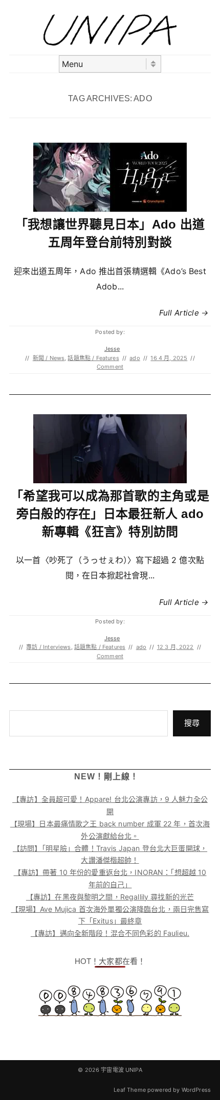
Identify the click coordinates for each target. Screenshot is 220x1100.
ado (134, 358)
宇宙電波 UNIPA (121, 1069)
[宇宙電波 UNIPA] (110, 43)
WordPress (196, 1089)
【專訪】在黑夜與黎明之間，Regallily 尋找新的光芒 (110, 896)
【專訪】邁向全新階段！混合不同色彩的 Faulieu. (110, 933)
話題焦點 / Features (93, 358)
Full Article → (183, 313)
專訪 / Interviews (48, 646)
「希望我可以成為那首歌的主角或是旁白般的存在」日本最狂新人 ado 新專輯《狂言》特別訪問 (110, 513)
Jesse (112, 348)
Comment (110, 366)
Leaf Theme (130, 1089)
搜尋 (192, 723)
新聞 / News (48, 358)
